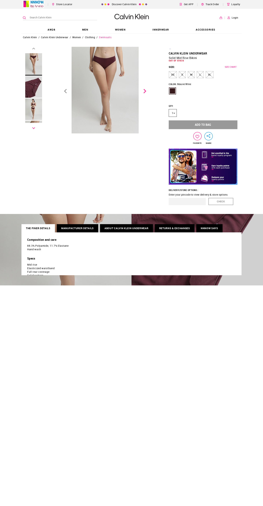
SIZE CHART (231, 66)
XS (172, 74)
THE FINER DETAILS (38, 228)
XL (209, 74)
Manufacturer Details (77, 228)
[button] (172, 90)
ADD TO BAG (203, 125)
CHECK (221, 201)
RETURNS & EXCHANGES (174, 228)
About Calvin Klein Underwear (126, 228)
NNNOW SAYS (209, 228)
